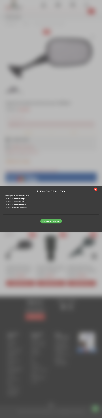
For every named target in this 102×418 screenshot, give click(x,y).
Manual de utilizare (51, 221)
